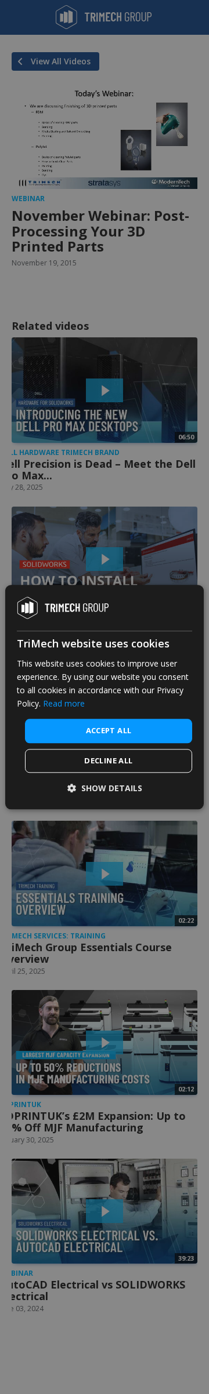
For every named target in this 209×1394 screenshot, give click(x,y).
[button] (104, 788)
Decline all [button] (108, 760)
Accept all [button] (109, 731)
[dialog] (104, 697)
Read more (64, 703)
